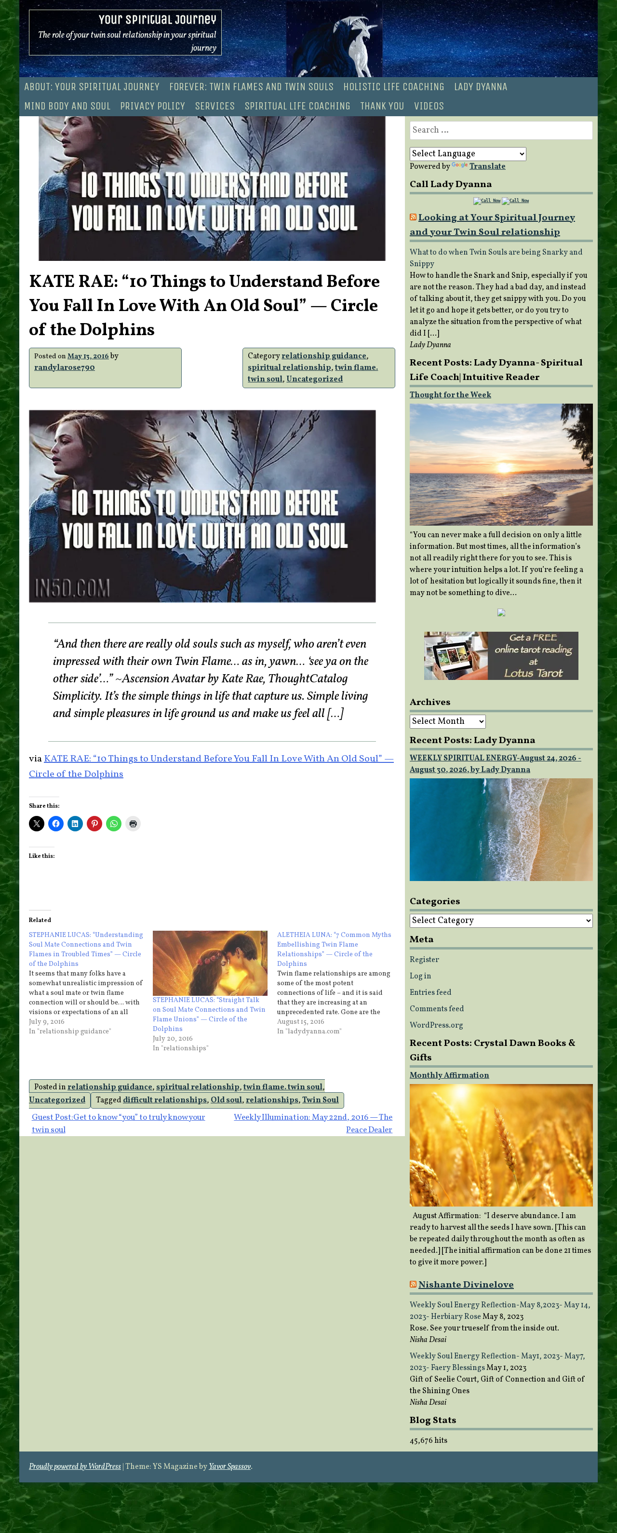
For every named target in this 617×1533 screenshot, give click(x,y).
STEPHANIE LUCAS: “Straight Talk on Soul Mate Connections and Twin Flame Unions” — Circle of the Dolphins (209, 1015)
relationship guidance (324, 356)
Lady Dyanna (481, 87)
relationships (272, 1100)
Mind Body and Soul (67, 106)
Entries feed (431, 993)
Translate (487, 167)
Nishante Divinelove (466, 1285)
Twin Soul (320, 1100)
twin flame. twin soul (282, 1087)
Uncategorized (314, 379)
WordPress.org (436, 1025)
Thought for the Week (450, 395)
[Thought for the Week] (501, 523)
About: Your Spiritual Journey (92, 87)
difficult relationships (165, 1100)
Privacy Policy (152, 106)
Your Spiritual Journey (157, 19)
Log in (420, 976)
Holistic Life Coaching (393, 87)
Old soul (226, 1100)
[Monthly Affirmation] (501, 1204)
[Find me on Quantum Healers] (501, 614)
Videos (429, 106)
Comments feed (437, 1009)
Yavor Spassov (230, 1467)
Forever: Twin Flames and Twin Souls (251, 87)
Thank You (382, 106)
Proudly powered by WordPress (75, 1467)
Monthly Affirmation (449, 1076)
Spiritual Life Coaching (297, 106)
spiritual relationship (289, 368)
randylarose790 (64, 368)
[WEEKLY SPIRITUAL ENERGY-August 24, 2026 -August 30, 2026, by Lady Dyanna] (501, 879)
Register (424, 960)
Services (215, 106)
